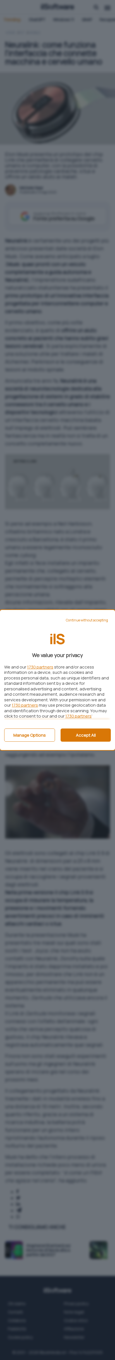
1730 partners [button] (40, 667)
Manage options (29, 735)
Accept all (86, 735)
